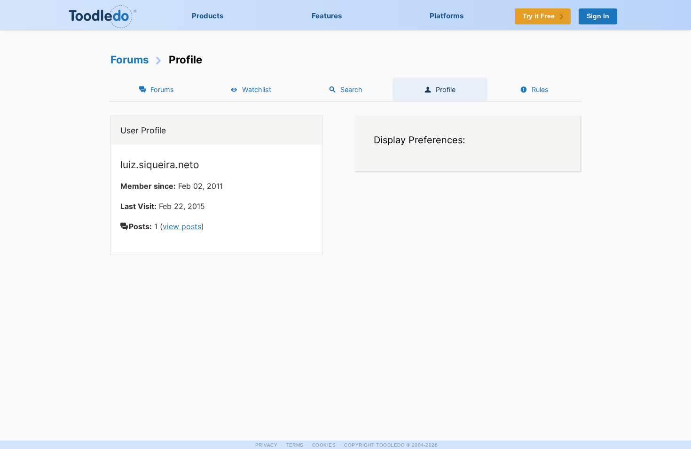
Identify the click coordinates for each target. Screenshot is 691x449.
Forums (129, 59)
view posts (182, 226)
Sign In (598, 16)
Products (208, 15)
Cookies (324, 445)
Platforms (447, 15)
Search (351, 89)
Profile (445, 89)
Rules (540, 89)
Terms (295, 445)
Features (327, 15)
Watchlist (256, 89)
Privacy (266, 445)
